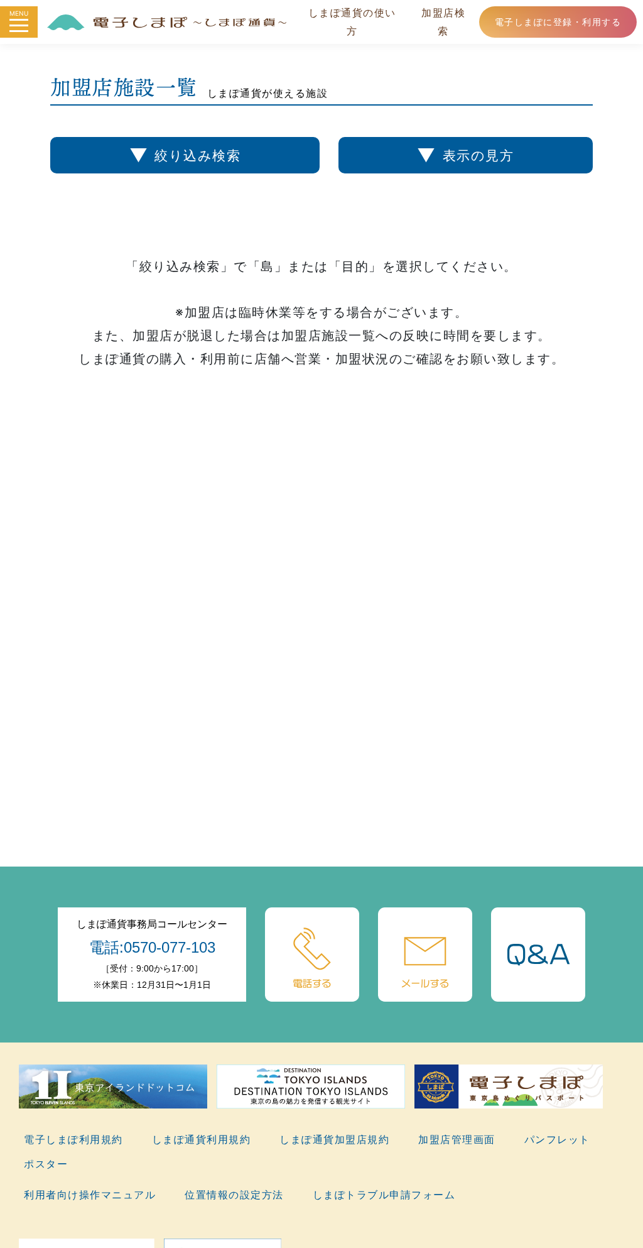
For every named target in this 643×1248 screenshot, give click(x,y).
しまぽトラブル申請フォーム (384, 1194)
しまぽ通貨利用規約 (201, 1139)
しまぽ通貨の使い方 (352, 21)
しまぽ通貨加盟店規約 (334, 1139)
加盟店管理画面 (456, 1139)
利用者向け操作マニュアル (90, 1194)
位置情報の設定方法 (234, 1194)
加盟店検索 (443, 21)
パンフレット (557, 1139)
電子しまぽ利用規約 (73, 1139)
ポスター (46, 1164)
